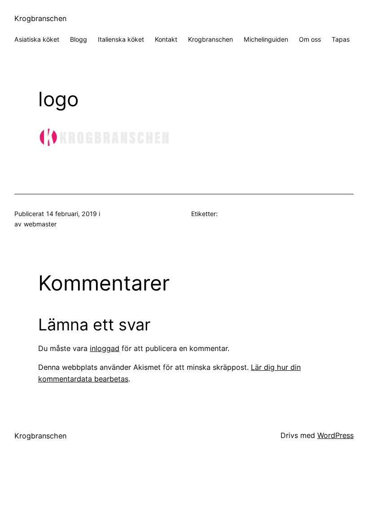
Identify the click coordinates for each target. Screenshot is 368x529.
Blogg (78, 39)
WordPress (335, 435)
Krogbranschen (40, 18)
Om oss (310, 39)
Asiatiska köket (36, 39)
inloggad (104, 348)
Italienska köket (121, 39)
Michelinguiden (266, 39)
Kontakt (166, 39)
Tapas (341, 39)
